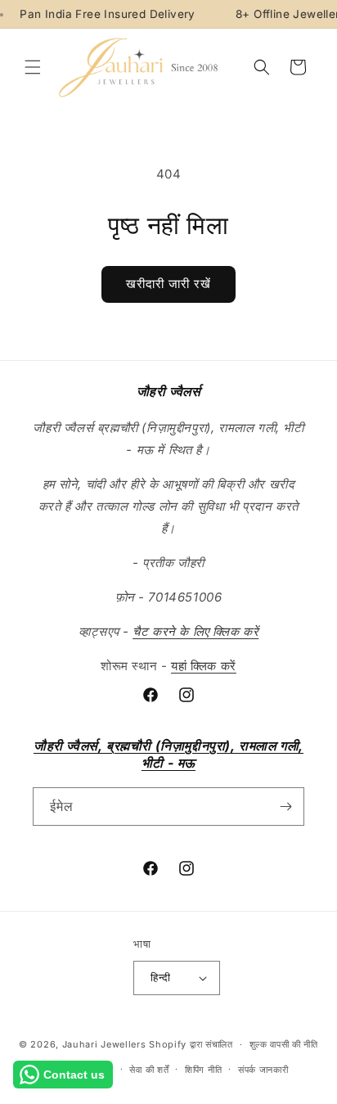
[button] (33, 67)
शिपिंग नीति (203, 1069)
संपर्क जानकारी (263, 1069)
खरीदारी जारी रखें (168, 283)
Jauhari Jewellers (104, 1044)
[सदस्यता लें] (285, 806)
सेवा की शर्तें (148, 1069)
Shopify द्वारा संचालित (191, 1044)
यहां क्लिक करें (203, 666)
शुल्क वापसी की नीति (283, 1044)
